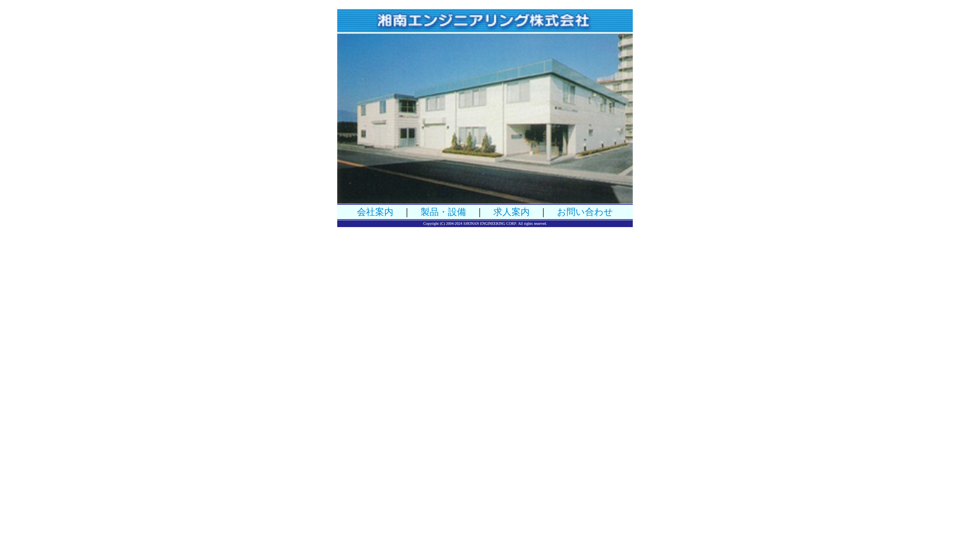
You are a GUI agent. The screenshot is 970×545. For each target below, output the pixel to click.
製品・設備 (443, 212)
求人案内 (511, 212)
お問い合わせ (585, 212)
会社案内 (375, 212)
